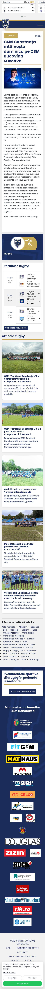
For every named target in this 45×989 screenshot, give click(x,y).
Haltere (30, 638)
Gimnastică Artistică (13, 638)
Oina (5, 647)
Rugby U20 (32, 650)
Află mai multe (9, 973)
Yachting (34, 659)
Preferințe (32, 978)
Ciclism (25, 629)
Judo (25, 641)
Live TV (14, 960)
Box (5, 629)
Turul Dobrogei (10, 659)
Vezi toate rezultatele (15, 327)
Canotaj (14, 629)
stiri (34, 653)
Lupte (32, 644)
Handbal (6, 2)
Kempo (22, 644)
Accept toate (22, 983)
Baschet (35, 627)
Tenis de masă (10, 656)
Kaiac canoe (9, 644)
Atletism (23, 627)
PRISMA (29, 647)
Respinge (12, 978)
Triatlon (25, 656)
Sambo (14, 653)
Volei (23, 659)
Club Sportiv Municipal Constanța (22, 942)
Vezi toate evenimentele (22, 691)
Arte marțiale (8, 627)
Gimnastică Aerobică (13, 635)
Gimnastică (28, 632)
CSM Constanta (10, 632)
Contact (29, 960)
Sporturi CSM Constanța (22, 956)
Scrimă (24, 653)
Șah (5, 653)
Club (35, 629)
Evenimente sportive (27, 948)
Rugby (38, 35)
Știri (8, 948)
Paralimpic (16, 647)
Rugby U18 (18, 650)
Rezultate (22, 952)
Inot (17, 641)
